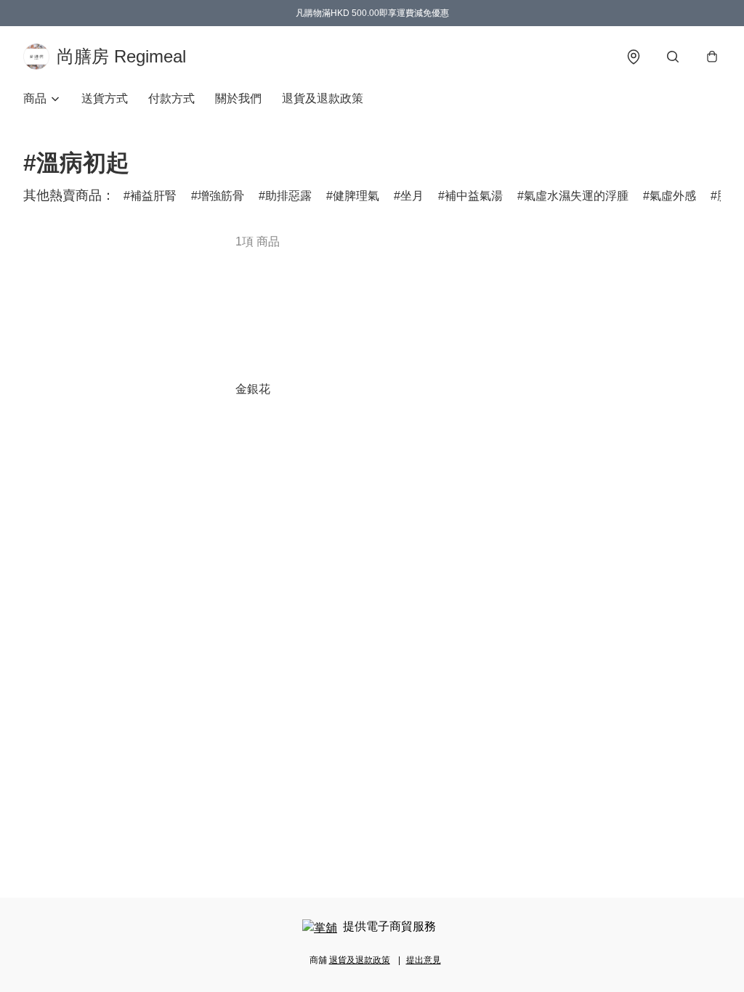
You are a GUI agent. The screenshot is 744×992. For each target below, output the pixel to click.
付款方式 (171, 98)
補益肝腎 (153, 196)
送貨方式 (104, 98)
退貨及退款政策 (322, 98)
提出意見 (423, 960)
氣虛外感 (673, 196)
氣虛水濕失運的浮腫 (576, 196)
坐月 (412, 196)
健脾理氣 (356, 196)
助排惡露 (288, 196)
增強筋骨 (221, 196)
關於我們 (238, 98)
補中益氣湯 (474, 196)
